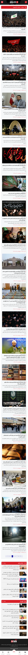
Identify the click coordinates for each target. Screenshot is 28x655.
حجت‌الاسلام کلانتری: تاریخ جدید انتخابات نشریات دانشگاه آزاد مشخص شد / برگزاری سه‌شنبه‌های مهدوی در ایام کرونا (14, 356)
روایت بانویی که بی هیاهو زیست (13, 604)
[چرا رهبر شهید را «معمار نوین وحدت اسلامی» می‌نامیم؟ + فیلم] (23, 622)
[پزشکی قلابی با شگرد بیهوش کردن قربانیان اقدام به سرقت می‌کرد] (23, 591)
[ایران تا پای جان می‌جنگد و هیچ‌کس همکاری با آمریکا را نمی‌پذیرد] (23, 596)
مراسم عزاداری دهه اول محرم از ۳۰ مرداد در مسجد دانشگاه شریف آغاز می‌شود (14, 83)
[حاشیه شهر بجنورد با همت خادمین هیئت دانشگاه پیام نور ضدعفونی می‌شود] (13, 534)
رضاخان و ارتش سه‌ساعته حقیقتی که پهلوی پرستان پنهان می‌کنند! (11, 633)
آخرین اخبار (2, 654)
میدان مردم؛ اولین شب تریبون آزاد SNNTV (11, 579)
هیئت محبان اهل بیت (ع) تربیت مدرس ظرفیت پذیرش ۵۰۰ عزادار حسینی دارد (14, 55)
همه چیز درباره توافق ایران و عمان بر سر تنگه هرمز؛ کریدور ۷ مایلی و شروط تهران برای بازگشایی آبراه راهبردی (11, 611)
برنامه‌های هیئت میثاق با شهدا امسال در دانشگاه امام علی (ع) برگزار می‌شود (14, 166)
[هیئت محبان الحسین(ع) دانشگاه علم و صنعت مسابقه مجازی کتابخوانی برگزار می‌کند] (13, 372)
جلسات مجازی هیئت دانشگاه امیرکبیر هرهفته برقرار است (15, 329)
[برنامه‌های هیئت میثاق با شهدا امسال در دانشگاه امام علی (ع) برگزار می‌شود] (13, 155)
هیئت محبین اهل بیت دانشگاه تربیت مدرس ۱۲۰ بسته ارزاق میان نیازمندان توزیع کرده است (14, 302)
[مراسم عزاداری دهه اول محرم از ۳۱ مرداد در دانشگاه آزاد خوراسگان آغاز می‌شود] (13, 19)
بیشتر (4, 563)
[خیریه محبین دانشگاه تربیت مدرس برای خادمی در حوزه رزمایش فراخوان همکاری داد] (13, 425)
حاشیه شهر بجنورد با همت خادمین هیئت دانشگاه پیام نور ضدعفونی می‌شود (15, 545)
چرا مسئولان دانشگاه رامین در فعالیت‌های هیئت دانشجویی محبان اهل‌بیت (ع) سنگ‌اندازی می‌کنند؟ (14, 272)
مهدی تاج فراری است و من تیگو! (13, 584)
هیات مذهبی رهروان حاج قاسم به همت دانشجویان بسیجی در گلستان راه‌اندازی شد (14, 110)
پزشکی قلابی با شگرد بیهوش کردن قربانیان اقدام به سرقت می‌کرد (11, 590)
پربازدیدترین (8, 654)
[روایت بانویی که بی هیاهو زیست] (23, 606)
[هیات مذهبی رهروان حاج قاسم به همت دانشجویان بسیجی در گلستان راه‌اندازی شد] (13, 100)
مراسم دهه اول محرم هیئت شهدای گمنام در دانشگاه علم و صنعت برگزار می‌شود (14, 138)
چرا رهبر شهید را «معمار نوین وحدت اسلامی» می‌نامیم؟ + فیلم (10, 622)
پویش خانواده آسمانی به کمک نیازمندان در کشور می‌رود (15, 488)
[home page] (14, 651)
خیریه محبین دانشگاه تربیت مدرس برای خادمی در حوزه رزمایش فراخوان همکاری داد (14, 436)
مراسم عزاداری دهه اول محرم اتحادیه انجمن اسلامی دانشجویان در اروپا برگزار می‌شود (13, 219)
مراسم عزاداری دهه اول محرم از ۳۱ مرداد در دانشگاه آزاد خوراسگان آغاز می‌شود (14, 28)
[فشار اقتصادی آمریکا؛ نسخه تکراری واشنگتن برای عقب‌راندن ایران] (23, 617)
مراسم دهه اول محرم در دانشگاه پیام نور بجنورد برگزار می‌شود (14, 245)
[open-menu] (26, 2)
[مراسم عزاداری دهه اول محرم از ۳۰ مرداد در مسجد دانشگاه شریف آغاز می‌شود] (13, 72)
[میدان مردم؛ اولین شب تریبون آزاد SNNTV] (23, 580)
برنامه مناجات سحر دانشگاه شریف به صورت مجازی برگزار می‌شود (14, 462)
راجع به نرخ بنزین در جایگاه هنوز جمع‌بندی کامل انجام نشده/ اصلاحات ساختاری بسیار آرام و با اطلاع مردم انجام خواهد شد (10, 574)
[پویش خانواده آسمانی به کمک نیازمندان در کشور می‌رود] (13, 478)
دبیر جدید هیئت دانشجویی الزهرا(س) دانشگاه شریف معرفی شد (14, 409)
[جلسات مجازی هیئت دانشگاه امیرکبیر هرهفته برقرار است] (13, 319)
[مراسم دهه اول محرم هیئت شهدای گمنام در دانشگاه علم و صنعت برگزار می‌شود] (13, 127)
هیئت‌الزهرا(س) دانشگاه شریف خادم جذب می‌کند (16, 193)
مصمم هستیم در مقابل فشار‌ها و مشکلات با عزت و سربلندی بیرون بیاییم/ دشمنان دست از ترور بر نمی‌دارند (10, 567)
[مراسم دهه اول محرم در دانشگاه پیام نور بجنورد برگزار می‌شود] (13, 235)
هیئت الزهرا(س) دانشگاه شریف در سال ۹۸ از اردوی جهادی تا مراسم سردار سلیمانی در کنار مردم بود (13, 515)
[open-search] (2, 2)
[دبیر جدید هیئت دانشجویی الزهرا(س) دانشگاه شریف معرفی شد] (13, 399)
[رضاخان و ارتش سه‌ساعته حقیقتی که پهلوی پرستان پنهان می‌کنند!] (23, 634)
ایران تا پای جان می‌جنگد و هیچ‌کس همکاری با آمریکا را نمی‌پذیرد (10, 595)
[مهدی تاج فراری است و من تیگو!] (23, 585)
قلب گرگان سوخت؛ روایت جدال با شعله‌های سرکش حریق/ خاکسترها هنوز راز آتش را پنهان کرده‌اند (10, 628)
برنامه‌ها (19, 654)
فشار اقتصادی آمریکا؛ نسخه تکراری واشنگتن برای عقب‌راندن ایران (11, 616)
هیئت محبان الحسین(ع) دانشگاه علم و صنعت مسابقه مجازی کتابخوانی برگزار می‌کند (14, 383)
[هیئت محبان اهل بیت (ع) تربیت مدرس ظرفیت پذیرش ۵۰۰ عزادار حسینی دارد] (13, 44)
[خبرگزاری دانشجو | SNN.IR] (14, 2)
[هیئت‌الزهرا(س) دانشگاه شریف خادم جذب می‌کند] (13, 183)
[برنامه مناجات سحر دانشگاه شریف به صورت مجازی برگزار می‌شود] (13, 452)
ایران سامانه (12, 648)
